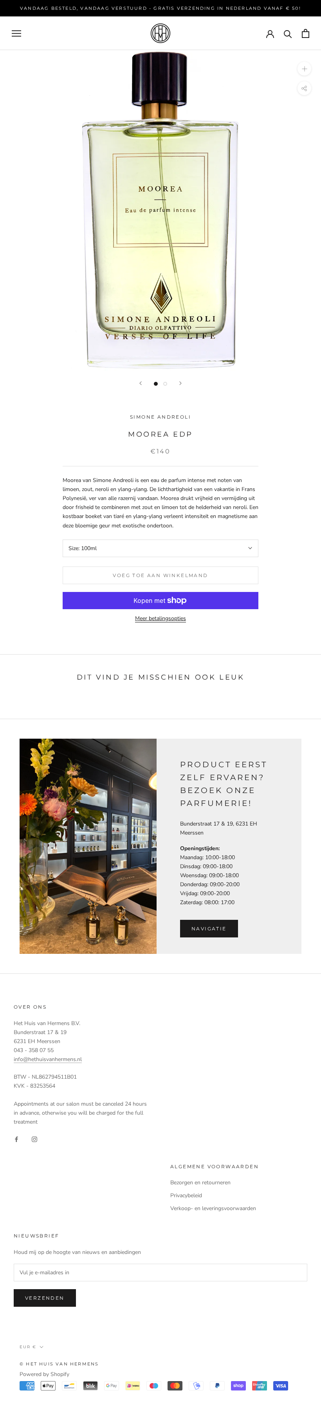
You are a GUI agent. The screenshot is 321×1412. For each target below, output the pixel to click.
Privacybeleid (186, 1195)
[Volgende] (180, 383)
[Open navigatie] (16, 33)
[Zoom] (304, 69)
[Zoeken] (288, 33)
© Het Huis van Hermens (59, 1364)
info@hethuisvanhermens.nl (48, 1059)
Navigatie (209, 929)
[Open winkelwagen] (305, 33)
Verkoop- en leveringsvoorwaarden (213, 1208)
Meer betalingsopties (160, 618)
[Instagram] (34, 1138)
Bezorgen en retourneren (200, 1182)
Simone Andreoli (160, 417)
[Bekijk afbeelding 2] (165, 384)
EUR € (28, 1346)
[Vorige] (140, 383)
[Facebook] (16, 1138)
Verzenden (45, 1298)
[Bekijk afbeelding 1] (156, 384)
